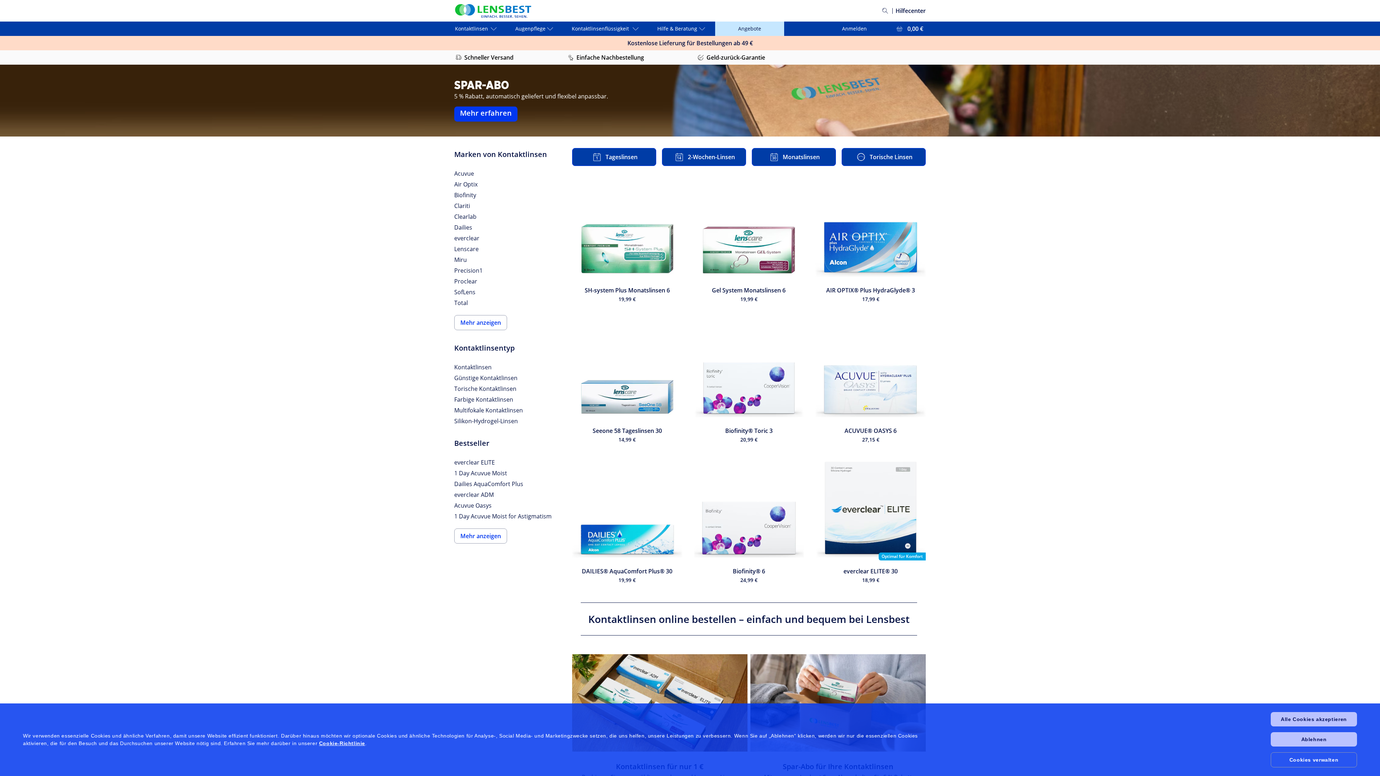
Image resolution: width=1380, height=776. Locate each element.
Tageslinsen (622, 157)
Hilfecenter (911, 11)
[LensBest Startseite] (492, 11)
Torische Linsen (891, 157)
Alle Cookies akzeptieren (1314, 719)
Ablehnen (1314, 739)
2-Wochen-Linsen (711, 157)
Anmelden (854, 28)
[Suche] (885, 10)
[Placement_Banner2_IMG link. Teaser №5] (838, 703)
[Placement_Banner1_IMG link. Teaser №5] (660, 703)
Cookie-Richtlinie (342, 743)
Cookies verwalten (1313, 760)
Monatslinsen (801, 157)
